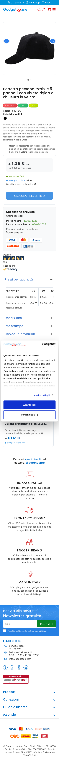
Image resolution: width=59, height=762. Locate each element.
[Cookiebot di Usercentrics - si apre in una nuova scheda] (42, 345)
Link (44, 631)
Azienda (9, 714)
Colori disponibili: (13, 114)
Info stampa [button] (14, 326)
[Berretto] (29, 48)
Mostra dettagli (42, 395)
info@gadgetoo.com (20, 658)
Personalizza (28, 414)
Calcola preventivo (29, 195)
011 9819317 (17, 2)
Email (47, 2)
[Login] (44, 9)
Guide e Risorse (15, 707)
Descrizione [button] (13, 318)
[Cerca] (39, 9)
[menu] (54, 9)
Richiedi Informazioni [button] (20, 334)
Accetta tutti (29, 404)
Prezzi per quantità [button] (19, 279)
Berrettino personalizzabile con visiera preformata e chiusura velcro (26, 422)
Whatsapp (34, 2)
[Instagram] (19, 667)
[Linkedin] (25, 667)
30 (34, 184)
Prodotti (9, 692)
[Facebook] (5, 667)
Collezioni (11, 699)
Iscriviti (46, 623)
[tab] (29, 279)
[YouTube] (12, 667)
